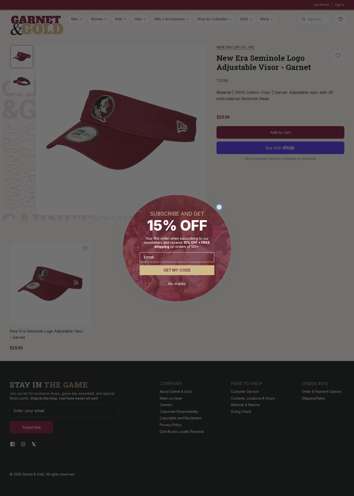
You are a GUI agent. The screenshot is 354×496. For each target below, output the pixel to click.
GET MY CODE (177, 270)
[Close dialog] (219, 207)
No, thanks (177, 283)
